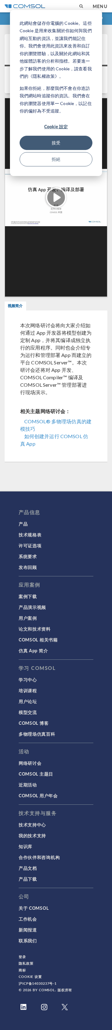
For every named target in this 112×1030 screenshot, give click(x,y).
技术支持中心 (32, 824)
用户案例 (28, 618)
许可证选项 (30, 545)
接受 (56, 142)
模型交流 (28, 712)
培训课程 (28, 690)
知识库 (25, 846)
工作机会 (28, 919)
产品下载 (28, 879)
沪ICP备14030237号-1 (38, 983)
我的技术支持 (32, 835)
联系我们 (28, 940)
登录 (22, 956)
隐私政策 (26, 963)
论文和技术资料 (35, 629)
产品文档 (28, 868)
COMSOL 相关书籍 (38, 639)
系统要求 (28, 556)
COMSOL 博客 (34, 723)
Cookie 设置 (30, 976)
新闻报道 (28, 930)
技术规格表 (30, 534)
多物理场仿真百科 (37, 734)
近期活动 (28, 784)
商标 (22, 970)
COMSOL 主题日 (36, 774)
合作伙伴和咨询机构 (39, 857)
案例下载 (28, 596)
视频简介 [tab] (15, 305)
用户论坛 (28, 701)
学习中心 (28, 679)
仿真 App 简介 (33, 650)
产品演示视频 (32, 607)
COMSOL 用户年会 (38, 795)
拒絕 (56, 159)
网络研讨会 (30, 763)
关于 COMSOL (34, 908)
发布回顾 (28, 567)
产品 (23, 524)
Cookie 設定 (56, 126)
